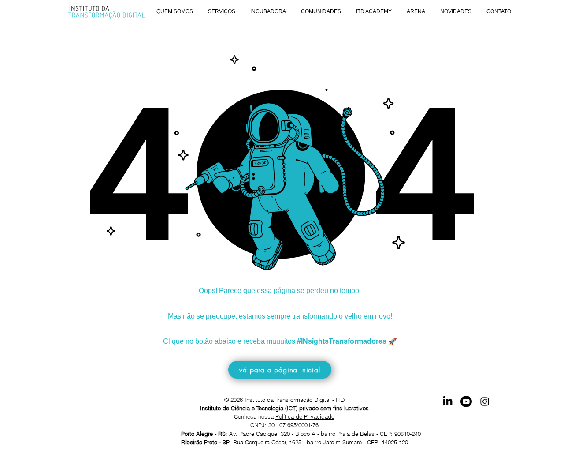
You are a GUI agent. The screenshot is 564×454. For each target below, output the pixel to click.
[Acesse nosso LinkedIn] (447, 401)
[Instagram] (484, 401)
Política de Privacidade (304, 416)
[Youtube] (466, 401)
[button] (174, 11)
